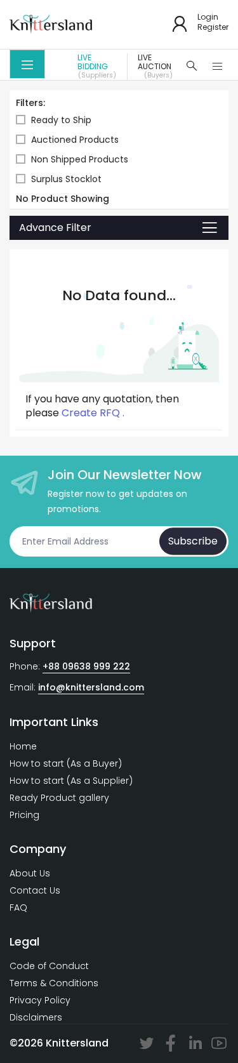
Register (212, 27)
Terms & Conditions (54, 983)
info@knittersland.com (91, 687)
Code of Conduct (49, 966)
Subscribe (193, 541)
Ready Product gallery (59, 797)
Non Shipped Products (79, 160)
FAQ (18, 907)
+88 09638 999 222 (86, 666)
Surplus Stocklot (66, 179)
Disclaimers (36, 1017)
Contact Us (35, 890)
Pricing (24, 815)
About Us (30, 873)
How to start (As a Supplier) (71, 780)
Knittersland (77, 1043)
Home (23, 746)
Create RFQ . (93, 413)
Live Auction (155, 66)
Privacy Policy (40, 1000)
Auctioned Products (75, 140)
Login (207, 17)
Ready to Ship (61, 120)
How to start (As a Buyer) (66, 763)
